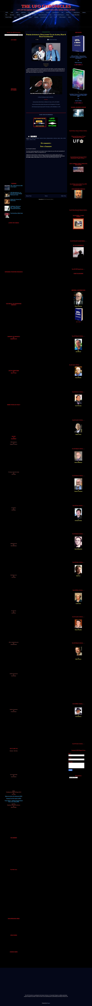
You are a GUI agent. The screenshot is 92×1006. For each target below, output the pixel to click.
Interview (55, 138)
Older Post (63, 195)
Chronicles (35, 12)
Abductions (23, 12)
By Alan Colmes (43, 138)
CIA (29, 12)
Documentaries (56, 12)
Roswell (36, 17)
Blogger (48, 1003)
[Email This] (31, 136)
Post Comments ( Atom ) (48, 199)
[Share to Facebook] (36, 136)
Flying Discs (68, 12)
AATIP (12, 12)
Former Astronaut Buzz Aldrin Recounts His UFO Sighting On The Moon (46, 104)
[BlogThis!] (33, 136)
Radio (15, 17)
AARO (6, 12)
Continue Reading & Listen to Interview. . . (46, 97)
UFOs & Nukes (62, 17)
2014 (30, 138)
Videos (69, 17)
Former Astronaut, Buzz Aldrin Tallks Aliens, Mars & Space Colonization (46, 35)
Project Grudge (8, 17)
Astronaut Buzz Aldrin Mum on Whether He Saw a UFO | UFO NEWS (46, 101)
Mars (62, 138)
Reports (30, 17)
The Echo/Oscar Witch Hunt (16, 213)
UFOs (55, 17)
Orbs (50, 14)
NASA (34, 14)
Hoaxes (84, 12)
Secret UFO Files (43, 17)
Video (34, 139)
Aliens (17, 12)
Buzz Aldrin (37, 138)
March (59, 138)
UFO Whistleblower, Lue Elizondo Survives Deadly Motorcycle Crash (16, 193)
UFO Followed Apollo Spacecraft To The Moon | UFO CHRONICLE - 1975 (46, 106)
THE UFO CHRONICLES (46, 6)
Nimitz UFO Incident (43, 14)
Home (46, 195)
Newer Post (28, 195)
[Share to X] (34, 136)
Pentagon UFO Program (59, 14)
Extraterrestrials (50, 138)
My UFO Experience (27, 14)
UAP (51, 17)
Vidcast (31, 139)
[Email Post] (29, 136)
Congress (42, 12)
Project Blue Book (75, 14)
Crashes (48, 12)
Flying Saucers (77, 12)
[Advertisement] (46, 23)
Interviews (12, 14)
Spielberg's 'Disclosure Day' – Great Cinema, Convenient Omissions (15, 207)
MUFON (18, 14)
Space (28, 139)
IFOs (6, 14)
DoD (62, 12)
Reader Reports (22, 17)
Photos (67, 14)
